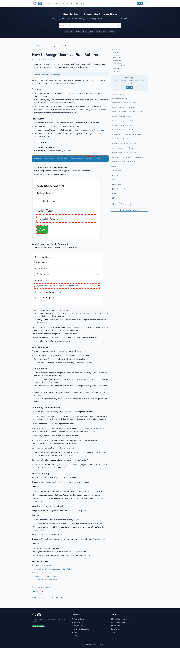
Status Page (118, 184)
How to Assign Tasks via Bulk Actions (123, 107)
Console (116, 180)
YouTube (117, 626)
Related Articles (117, 71)
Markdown (125, 204)
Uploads (111, 31)
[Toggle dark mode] (146, 3)
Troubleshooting (118, 68)
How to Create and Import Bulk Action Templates (127, 112)
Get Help (69, 3)
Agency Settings (81, 31)
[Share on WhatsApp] (52, 597)
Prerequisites (117, 55)
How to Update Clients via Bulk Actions (124, 152)
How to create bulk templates (121, 116)
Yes (36, 591)
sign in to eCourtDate (53, 74)
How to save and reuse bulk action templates (126, 134)
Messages (69, 31)
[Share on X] (43, 597)
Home (48, 3)
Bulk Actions (41, 46)
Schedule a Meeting (119, 189)
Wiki (114, 193)
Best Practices (117, 63)
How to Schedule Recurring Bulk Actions (124, 139)
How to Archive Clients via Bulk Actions (124, 103)
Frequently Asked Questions (122, 66)
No (44, 591)
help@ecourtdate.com (121, 619)
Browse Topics (59, 3)
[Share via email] (57, 597)
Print (115, 204)
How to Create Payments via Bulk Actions (125, 121)
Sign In (140, 3)
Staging (115, 175)
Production (117, 171)
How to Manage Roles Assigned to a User (50, 576)
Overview (116, 52)
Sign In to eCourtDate (81, 629)
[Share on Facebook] (48, 597)
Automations (101, 31)
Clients (91, 31)
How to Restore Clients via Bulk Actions (124, 130)
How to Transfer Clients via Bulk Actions (124, 143)
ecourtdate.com (119, 622)
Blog (115, 198)
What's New (79, 3)
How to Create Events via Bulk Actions (124, 161)
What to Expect (117, 60)
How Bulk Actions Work (119, 98)
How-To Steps (117, 58)
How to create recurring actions (122, 125)
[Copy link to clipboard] (62, 597)
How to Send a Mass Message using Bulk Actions (53, 569)
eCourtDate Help (86, 644)
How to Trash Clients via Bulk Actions (123, 148)
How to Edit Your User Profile (45, 580)
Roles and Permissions (43, 572)
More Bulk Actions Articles (130, 210)
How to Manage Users (97, 130)
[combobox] (92, 25)
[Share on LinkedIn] (39, 597)
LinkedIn (117, 629)
